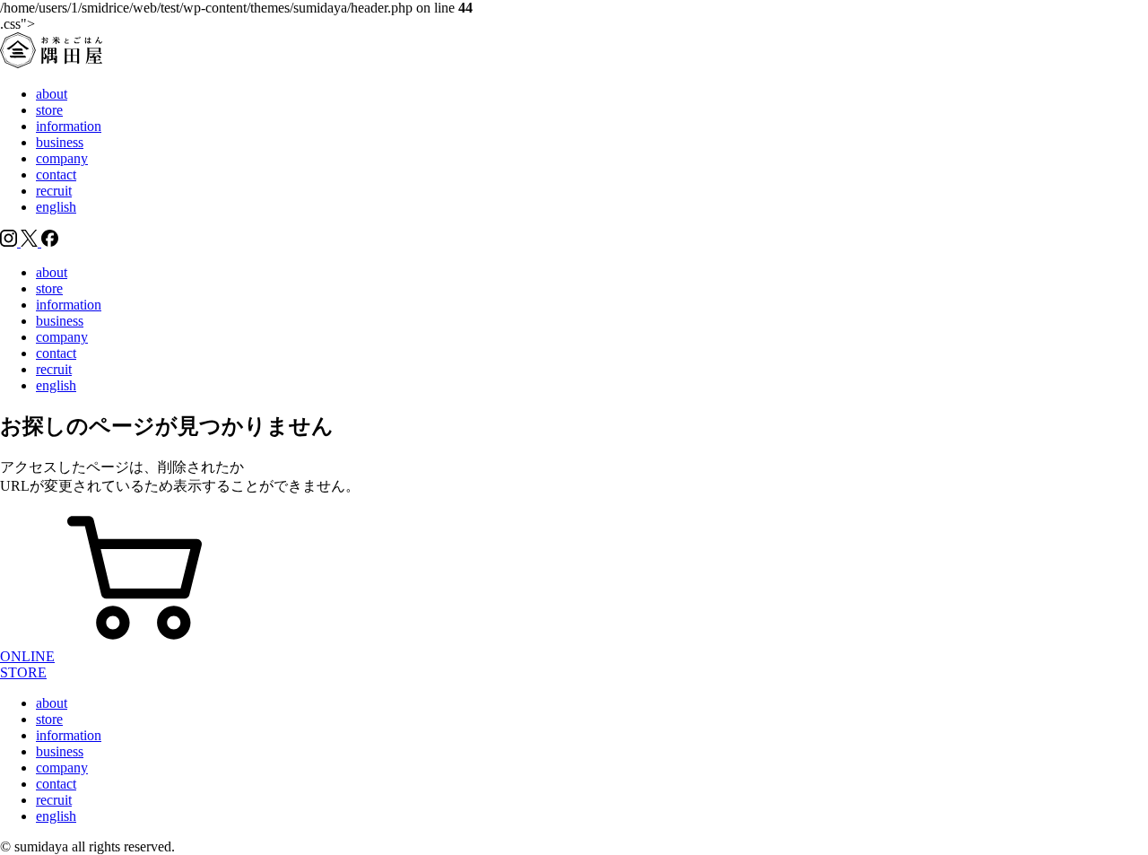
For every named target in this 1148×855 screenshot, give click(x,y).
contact (56, 174)
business (59, 142)
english (56, 206)
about (51, 93)
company (62, 158)
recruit (54, 190)
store (49, 110)
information (68, 126)
